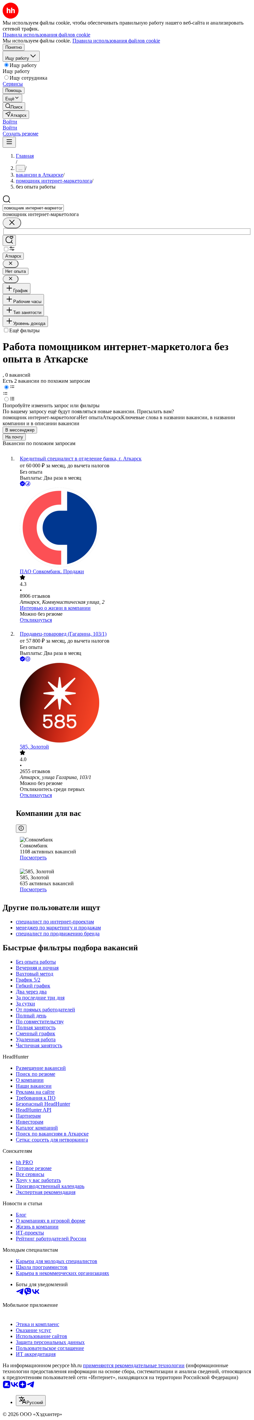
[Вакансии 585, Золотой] (133, 703)
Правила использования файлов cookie (116, 40)
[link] (14, 106)
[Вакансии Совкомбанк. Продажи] (133, 528)
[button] (10, 121)
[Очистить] (12, 222)
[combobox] (33, 207)
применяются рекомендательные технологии (134, 1365)
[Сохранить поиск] (9, 240)
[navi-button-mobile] (9, 142)
